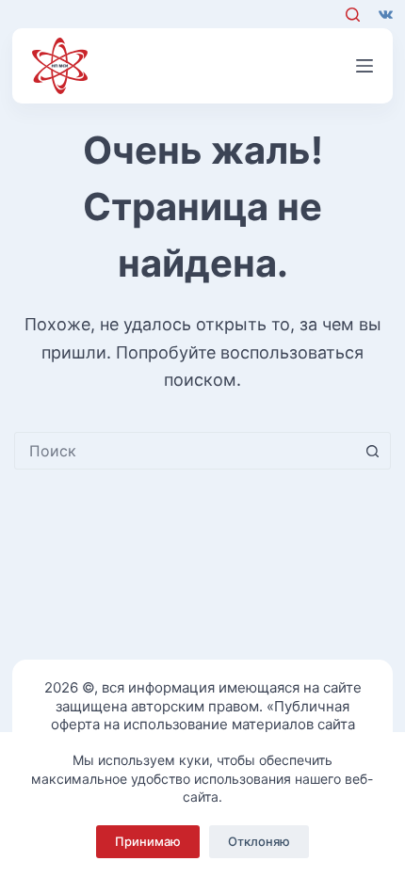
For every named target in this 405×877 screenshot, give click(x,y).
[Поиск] (353, 15)
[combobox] (184, 451)
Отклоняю (259, 841)
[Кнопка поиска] (372, 451)
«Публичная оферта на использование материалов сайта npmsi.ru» (203, 724)
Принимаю (148, 841)
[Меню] (364, 65)
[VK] (386, 15)
